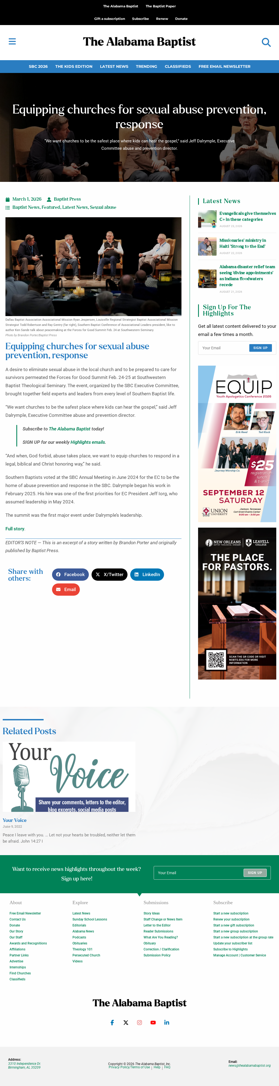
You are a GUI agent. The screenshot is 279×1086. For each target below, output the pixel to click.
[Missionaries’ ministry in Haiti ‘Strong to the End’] (207, 246)
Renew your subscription (231, 919)
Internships (18, 967)
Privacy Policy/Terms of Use (129, 1067)
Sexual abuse (103, 207)
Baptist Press (67, 199)
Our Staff (16, 937)
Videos (77, 961)
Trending (146, 66)
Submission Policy (157, 955)
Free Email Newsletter (224, 66)
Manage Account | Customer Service (239, 955)
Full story (14, 528)
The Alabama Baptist (120, 6)
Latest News (114, 66)
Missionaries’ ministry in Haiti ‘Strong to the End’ (243, 243)
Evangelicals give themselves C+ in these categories (248, 217)
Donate (15, 925)
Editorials (79, 925)
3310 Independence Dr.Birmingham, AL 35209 (24, 1065)
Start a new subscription (230, 913)
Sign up (260, 348)
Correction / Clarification (161, 949)
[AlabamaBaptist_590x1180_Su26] (237, 444)
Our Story (16, 931)
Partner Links (19, 955)
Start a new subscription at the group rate (243, 937)
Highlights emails (88, 442)
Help (157, 1067)
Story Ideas (152, 913)
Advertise (16, 961)
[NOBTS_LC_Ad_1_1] (237, 604)
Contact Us (18, 919)
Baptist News (26, 207)
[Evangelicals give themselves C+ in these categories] (207, 219)
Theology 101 (82, 949)
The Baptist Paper (161, 6)
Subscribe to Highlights (230, 949)
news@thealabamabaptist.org (250, 1065)
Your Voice (15, 820)
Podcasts (79, 937)
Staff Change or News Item (163, 919)
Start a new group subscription (235, 931)
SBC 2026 (38, 66)
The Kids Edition (73, 66)
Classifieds (178, 66)
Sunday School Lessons (89, 919)
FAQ (167, 1067)
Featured (51, 207)
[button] (266, 43)
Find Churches (20, 973)
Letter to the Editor (157, 925)
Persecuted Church (86, 955)
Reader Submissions (158, 931)
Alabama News (83, 931)
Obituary (150, 943)
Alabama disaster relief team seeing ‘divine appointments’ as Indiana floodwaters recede (247, 276)
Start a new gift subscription (233, 925)
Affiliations (17, 949)
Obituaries (79, 943)
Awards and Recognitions (28, 943)
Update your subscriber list (232, 943)
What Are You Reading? (161, 937)
